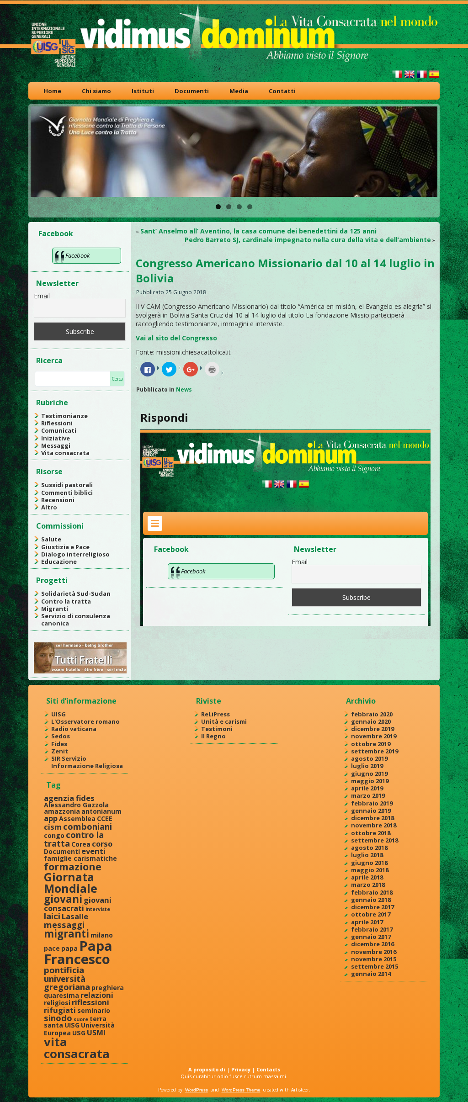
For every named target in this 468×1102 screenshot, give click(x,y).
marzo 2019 (368, 795)
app (51, 818)
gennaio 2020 (371, 721)
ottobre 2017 (370, 914)
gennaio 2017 (371, 936)
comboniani (87, 826)
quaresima (61, 995)
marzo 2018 (368, 884)
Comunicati (58, 430)
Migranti (54, 608)
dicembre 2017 (372, 907)
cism (53, 826)
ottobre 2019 (370, 744)
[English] (409, 78)
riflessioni (90, 1002)
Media (238, 91)
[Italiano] (397, 78)
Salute (51, 539)
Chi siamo (96, 91)
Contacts (268, 1069)
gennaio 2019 (371, 810)
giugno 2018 (369, 862)
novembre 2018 (373, 825)
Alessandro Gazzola (76, 804)
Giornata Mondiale (70, 882)
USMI (96, 1032)
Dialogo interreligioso (75, 554)
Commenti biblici (67, 492)
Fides (59, 744)
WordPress (196, 1089)
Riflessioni (57, 423)
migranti (66, 934)
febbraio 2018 (372, 892)
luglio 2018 (367, 855)
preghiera (107, 987)
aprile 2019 (367, 788)
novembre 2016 (373, 952)
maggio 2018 (369, 870)
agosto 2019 (369, 758)
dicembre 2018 (372, 818)
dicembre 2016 (372, 944)
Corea (80, 844)
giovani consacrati (78, 904)
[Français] (421, 78)
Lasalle (75, 916)
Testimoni (217, 729)
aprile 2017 (367, 922)
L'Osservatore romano (85, 721)
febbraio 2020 (372, 714)
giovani (63, 899)
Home (52, 91)
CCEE (104, 818)
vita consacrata (77, 1047)
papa (69, 948)
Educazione (59, 561)
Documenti (192, 91)
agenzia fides (69, 798)
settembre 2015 (374, 966)
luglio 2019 (367, 766)
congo (54, 835)
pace (52, 948)
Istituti (143, 91)
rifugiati (60, 1010)
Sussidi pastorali (67, 485)
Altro (49, 507)
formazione (72, 866)
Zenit (59, 751)
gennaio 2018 (371, 899)
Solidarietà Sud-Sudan (76, 593)
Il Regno (213, 736)
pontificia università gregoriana (67, 978)
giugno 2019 (369, 773)
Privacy (240, 1069)
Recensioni (57, 500)
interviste (97, 909)
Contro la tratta (66, 601)
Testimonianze (64, 416)
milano (101, 935)
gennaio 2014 (371, 974)
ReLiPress (215, 714)
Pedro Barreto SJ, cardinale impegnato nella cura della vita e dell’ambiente (308, 239)
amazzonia (62, 811)
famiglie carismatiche (80, 858)
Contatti (282, 91)
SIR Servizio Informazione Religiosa (87, 762)
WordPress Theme (241, 1089)
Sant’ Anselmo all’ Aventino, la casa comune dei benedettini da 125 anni (258, 231)
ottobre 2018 (370, 833)
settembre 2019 (374, 751)
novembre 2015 (373, 959)
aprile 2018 (367, 877)
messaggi (64, 924)
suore (81, 1019)
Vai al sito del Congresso (176, 338)
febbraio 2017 (372, 929)
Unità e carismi (224, 721)
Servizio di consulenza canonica (75, 619)
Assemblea (77, 818)
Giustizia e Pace (65, 547)
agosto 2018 (369, 847)
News (184, 389)
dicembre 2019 (372, 729)
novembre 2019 (373, 736)
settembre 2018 (374, 840)
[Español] (434, 78)
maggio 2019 (369, 781)
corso (102, 843)
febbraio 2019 (372, 803)
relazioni (96, 995)
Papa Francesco (78, 952)
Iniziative (55, 438)
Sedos (60, 736)
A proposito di (206, 1069)
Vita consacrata (65, 453)
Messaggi (55, 445)
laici (52, 916)
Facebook (55, 233)
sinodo (58, 1017)
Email (42, 296)
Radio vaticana (73, 729)
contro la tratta (74, 838)
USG (78, 1032)
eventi (93, 851)
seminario (93, 1010)
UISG (58, 714)
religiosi (57, 1002)
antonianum (101, 811)
